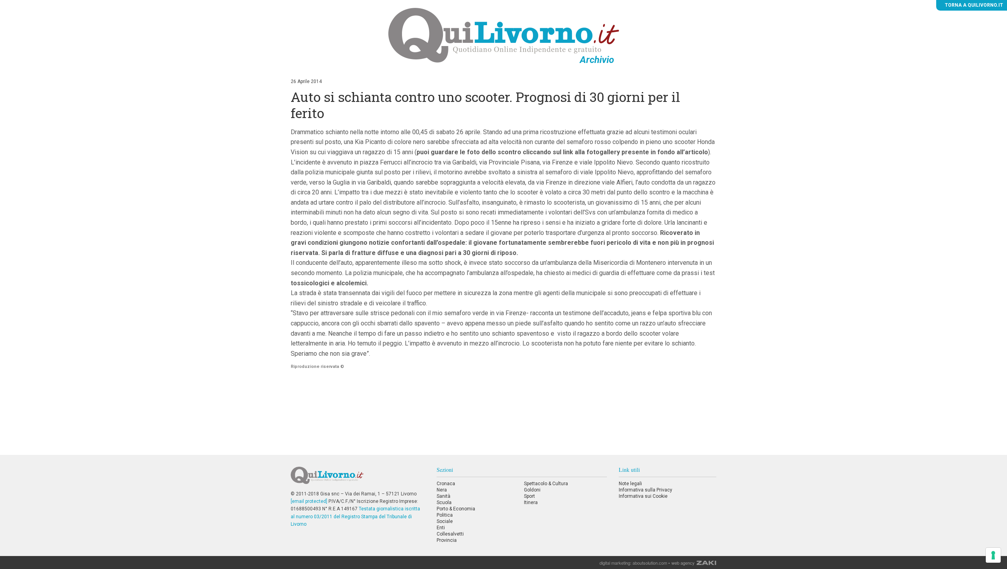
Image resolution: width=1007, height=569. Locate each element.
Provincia (447, 540)
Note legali (630, 483)
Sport (529, 496)
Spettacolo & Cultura (546, 483)
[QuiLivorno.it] (357, 478)
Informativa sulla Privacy (645, 490)
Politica (445, 515)
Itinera (531, 502)
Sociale (445, 521)
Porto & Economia (456, 509)
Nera (442, 490)
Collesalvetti (450, 534)
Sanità (443, 496)
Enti (441, 527)
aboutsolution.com (650, 563)
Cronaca (446, 483)
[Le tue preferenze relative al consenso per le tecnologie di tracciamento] (993, 555)
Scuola (444, 502)
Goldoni (532, 490)
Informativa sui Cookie (643, 496)
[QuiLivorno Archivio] (503, 35)
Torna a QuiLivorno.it (973, 5)
